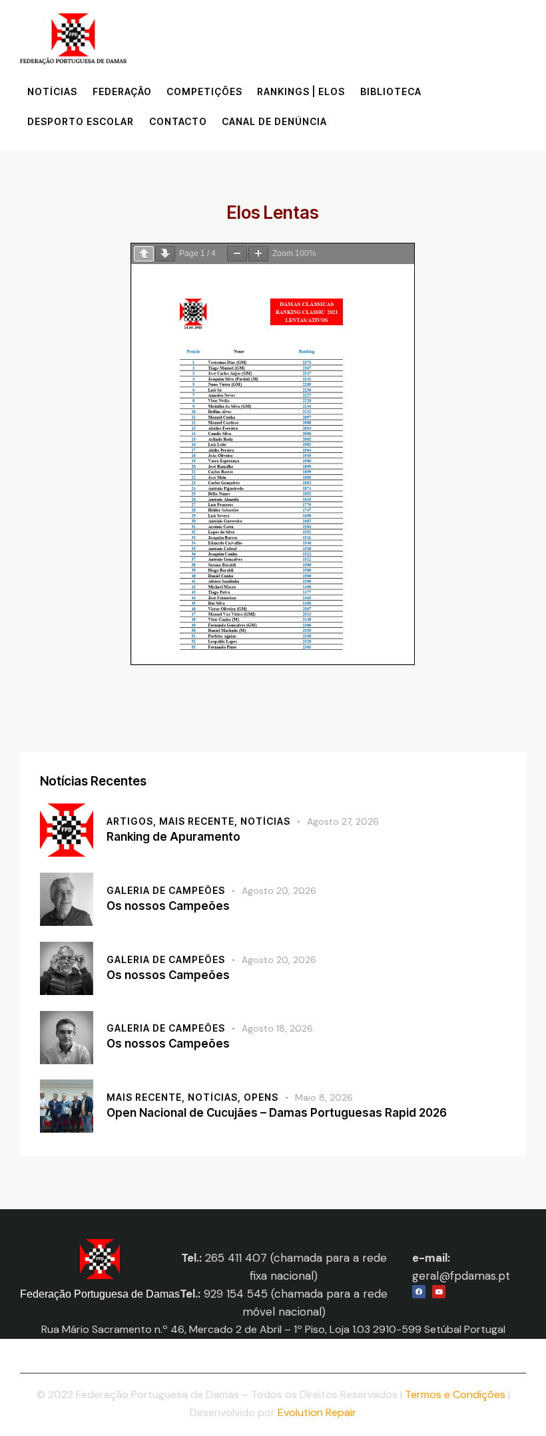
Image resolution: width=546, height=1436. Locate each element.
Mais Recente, (199, 821)
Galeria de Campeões (166, 890)
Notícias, (216, 1097)
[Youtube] (438, 1291)
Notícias (265, 821)
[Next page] (165, 253)
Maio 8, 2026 (324, 1097)
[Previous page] (144, 253)
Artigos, (133, 821)
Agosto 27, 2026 (343, 821)
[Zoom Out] (237, 253)
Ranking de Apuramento (173, 836)
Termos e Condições (455, 1394)
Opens (261, 1097)
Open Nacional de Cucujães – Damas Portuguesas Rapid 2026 (277, 1112)
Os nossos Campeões (168, 906)
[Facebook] (418, 1291)
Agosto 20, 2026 (279, 891)
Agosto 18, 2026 (277, 1028)
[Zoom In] (258, 253)
